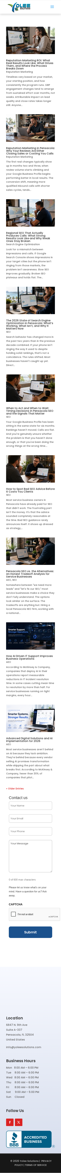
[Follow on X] (18, 1122)
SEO (8, 332)
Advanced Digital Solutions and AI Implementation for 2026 (29, 739)
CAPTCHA (16, 904)
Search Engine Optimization (23, 244)
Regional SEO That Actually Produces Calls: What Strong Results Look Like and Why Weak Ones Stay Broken (28, 237)
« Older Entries (15, 788)
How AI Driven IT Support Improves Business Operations (29, 657)
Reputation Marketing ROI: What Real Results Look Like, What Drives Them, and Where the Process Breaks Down (29, 64)
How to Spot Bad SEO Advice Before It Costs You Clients (30, 490)
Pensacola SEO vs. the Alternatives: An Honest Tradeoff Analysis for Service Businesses (30, 574)
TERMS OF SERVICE (36, 1165)
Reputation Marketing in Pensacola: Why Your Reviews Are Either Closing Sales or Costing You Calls (30, 150)
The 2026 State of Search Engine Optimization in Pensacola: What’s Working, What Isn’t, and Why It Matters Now (29, 325)
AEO (8, 580)
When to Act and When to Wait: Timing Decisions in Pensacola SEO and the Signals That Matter (29, 411)
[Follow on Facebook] (10, 1122)
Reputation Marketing (19, 72)
